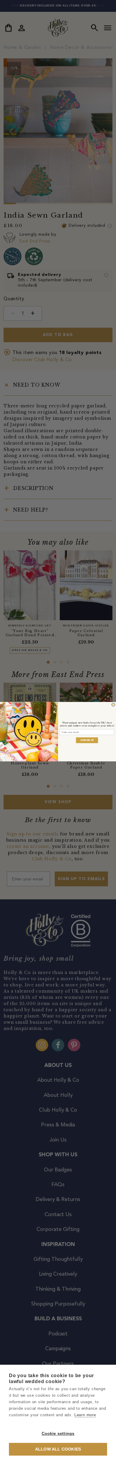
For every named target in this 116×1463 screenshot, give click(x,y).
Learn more (85, 1415)
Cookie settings (58, 1433)
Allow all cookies (58, 1449)
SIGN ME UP (87, 740)
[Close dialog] (113, 704)
